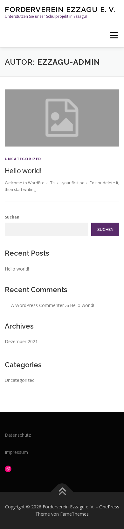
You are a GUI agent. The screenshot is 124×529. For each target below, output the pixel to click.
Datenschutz (18, 435)
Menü (113, 35)
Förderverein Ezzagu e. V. (60, 9)
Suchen (12, 217)
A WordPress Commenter (37, 305)
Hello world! (23, 170)
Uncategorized (23, 158)
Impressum (16, 452)
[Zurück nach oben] (62, 491)
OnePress (109, 507)
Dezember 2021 (21, 341)
